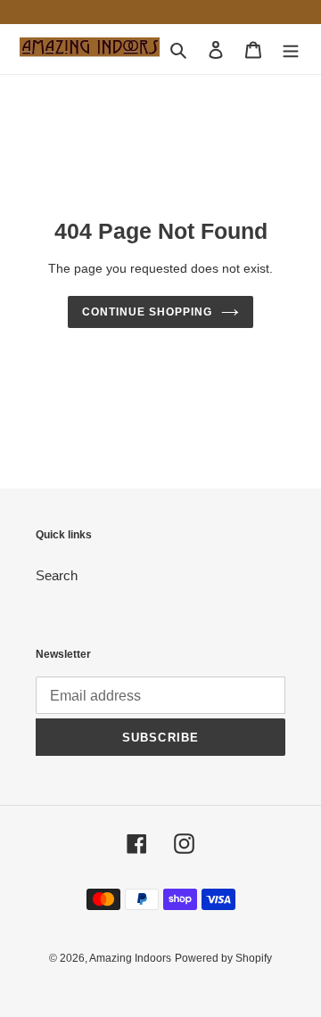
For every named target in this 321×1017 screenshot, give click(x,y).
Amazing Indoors (130, 958)
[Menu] (290, 49)
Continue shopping (147, 312)
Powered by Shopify (223, 958)
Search (57, 575)
